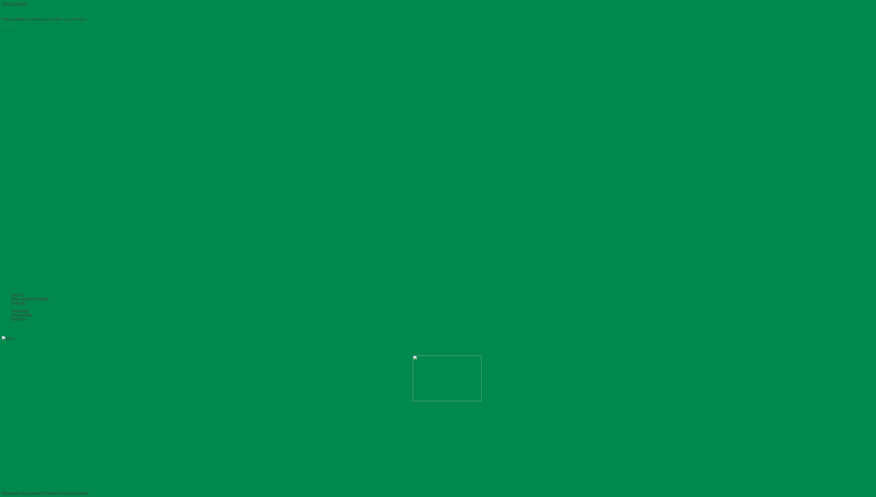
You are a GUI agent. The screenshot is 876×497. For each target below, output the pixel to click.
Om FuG (17, 295)
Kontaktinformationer (35, 89)
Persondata (49, 493)
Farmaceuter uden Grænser (21, 11)
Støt (14, 35)
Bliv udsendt (29, 72)
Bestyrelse (18, 319)
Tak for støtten (30, 40)
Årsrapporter (20, 310)
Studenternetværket (34, 60)
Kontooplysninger (33, 44)
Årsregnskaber (21, 315)
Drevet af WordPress (73, 493)
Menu (7, 27)
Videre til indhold (14, 4)
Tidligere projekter (33, 64)
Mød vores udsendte (34, 76)
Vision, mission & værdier (30, 299)
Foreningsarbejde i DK (36, 81)
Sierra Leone (29, 56)
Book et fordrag (31, 93)
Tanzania (26, 52)
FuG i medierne (22, 97)
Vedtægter (18, 303)
